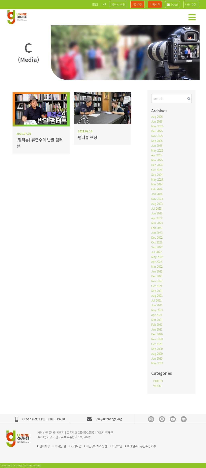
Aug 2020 (157, 354)
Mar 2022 (157, 266)
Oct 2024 (156, 170)
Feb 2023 (156, 228)
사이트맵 (76, 446)
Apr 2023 (156, 218)
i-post (174, 4)
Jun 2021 (156, 305)
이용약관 (117, 446)
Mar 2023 (157, 223)
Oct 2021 (156, 286)
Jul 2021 (156, 300)
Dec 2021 (157, 276)
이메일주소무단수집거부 (141, 446)
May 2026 (157, 126)
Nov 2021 (157, 281)
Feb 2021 (156, 324)
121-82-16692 (86, 432)
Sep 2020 (157, 349)
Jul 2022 (156, 252)
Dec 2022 (157, 237)
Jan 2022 (156, 271)
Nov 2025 (157, 136)
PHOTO (158, 381)
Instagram (151, 419)
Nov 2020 (157, 339)
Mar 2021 (157, 320)
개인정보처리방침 (96, 446)
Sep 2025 (157, 141)
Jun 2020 (156, 358)
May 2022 (157, 257)
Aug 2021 (157, 295)
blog (184, 419)
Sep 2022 (157, 247)
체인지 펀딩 (118, 4)
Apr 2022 (156, 262)
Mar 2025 (157, 160)
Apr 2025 (156, 155)
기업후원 (155, 4)
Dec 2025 (157, 131)
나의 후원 (191, 4)
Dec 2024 (157, 165)
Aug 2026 (157, 116)
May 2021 (157, 310)
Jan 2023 (156, 233)
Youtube (173, 419)
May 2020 (157, 363)
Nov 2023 (157, 199)
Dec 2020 (157, 334)
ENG (95, 4)
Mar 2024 (157, 184)
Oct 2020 (156, 344)
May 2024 (157, 179)
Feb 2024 (156, 189)
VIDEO (157, 386)
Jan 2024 (156, 194)
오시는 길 (60, 446)
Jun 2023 (156, 213)
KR (104, 4)
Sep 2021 (157, 291)
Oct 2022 (156, 242)
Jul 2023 (156, 208)
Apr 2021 (156, 315)
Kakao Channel (162, 419)
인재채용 (44, 446)
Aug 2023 (157, 204)
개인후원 (137, 4)
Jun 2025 (156, 146)
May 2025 (157, 150)
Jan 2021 (156, 329)
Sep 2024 (157, 175)
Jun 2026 (156, 121)
